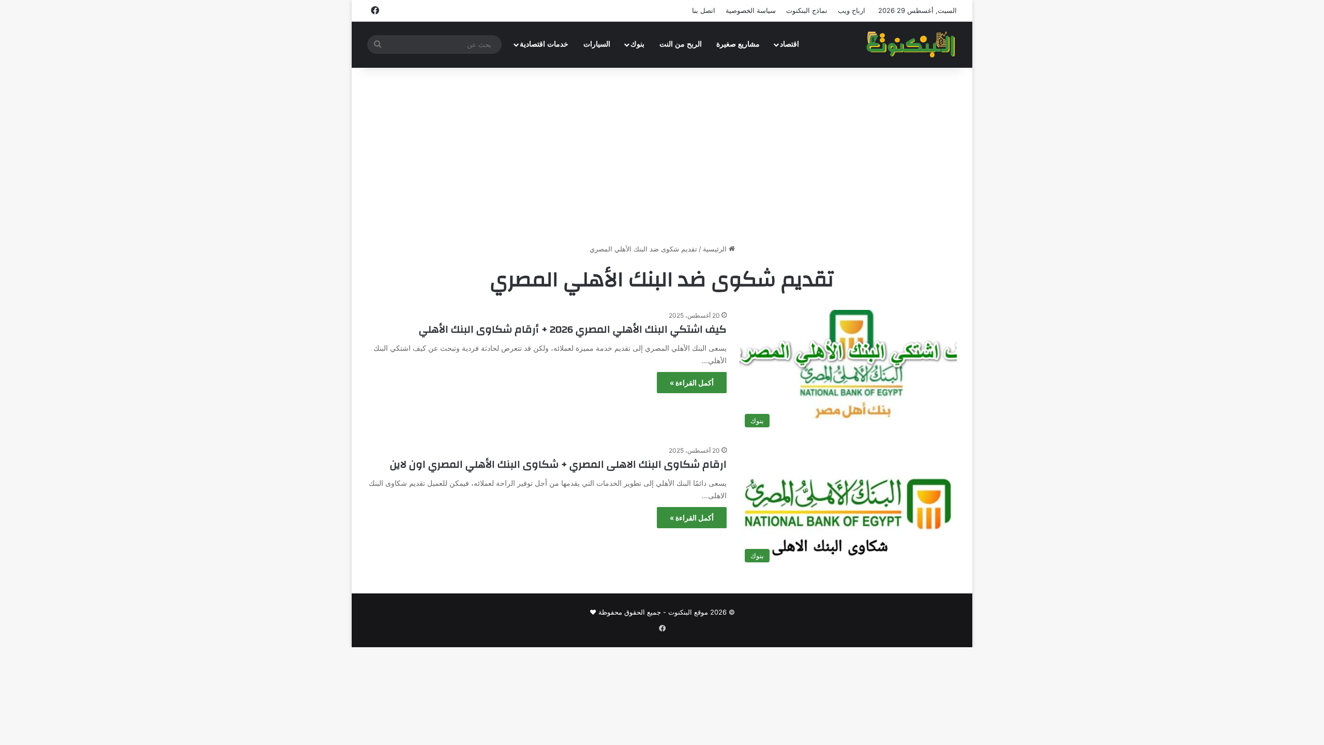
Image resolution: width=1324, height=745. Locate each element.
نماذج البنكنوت (807, 10)
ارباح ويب (851, 10)
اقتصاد (789, 44)
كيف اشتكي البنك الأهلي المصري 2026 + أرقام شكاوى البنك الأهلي (573, 329)
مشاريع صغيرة (738, 44)
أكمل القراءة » (692, 382)
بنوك (637, 44)
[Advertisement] (662, 155)
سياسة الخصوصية (751, 10)
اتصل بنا (703, 10)
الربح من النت (680, 44)
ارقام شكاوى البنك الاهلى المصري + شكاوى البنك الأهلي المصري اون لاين (558, 464)
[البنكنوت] (911, 44)
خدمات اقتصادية (544, 44)
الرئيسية (716, 249)
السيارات (596, 44)
